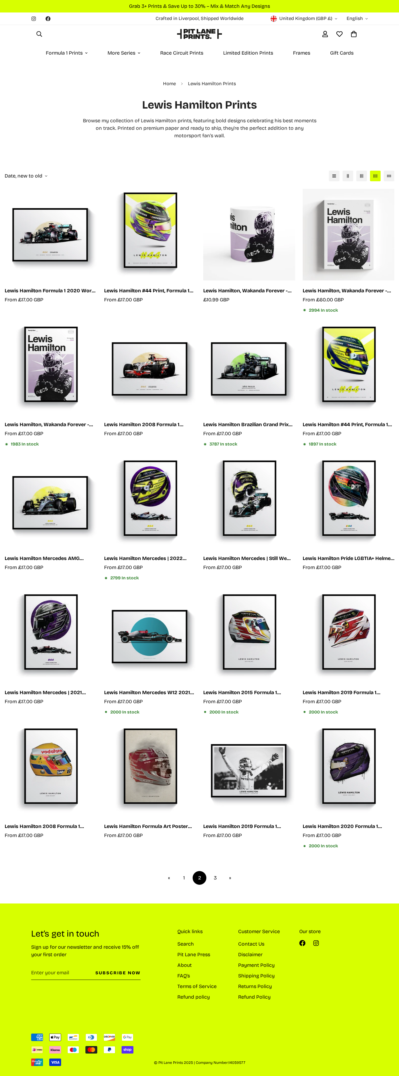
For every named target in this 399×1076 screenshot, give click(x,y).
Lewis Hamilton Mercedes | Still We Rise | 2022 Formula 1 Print (245, 558)
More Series (121, 53)
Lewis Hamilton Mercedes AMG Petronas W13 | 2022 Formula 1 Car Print (46, 558)
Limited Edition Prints (248, 53)
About (184, 965)
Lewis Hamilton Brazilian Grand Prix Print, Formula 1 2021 (246, 424)
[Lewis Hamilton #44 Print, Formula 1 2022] (349, 369)
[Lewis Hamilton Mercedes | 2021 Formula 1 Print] (51, 636)
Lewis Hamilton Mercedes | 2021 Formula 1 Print (43, 692)
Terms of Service (197, 986)
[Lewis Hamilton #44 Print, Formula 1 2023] (150, 234)
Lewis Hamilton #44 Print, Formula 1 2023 (147, 291)
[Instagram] (33, 18)
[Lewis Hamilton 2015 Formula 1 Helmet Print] (249, 636)
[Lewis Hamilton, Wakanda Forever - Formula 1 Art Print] (51, 369)
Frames (301, 53)
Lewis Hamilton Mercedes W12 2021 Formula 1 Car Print (147, 692)
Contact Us (251, 944)
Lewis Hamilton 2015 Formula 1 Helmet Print (240, 692)
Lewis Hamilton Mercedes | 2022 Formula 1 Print (143, 558)
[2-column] (348, 176)
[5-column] (389, 176)
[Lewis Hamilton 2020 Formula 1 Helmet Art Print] (349, 770)
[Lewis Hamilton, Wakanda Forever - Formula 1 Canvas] (349, 234)
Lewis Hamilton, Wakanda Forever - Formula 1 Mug (245, 291)
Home (169, 83)
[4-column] (375, 176)
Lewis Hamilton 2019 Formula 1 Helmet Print (340, 692)
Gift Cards (341, 53)
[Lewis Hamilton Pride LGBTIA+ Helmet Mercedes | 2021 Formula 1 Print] (349, 502)
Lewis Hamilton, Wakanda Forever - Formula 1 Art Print (47, 424)
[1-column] (334, 176)
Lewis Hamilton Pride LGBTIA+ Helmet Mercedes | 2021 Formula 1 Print (347, 558)
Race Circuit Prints (181, 53)
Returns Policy (255, 986)
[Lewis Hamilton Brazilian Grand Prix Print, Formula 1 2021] (249, 369)
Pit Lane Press (193, 954)
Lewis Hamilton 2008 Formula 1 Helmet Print (42, 826)
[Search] (39, 34)
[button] (354, 34)
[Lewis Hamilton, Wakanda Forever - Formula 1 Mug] (249, 234)
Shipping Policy (256, 976)
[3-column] (361, 176)
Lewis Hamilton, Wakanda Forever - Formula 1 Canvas (345, 291)
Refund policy (193, 997)
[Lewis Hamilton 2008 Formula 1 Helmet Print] (51, 770)
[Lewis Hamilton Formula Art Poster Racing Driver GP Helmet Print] (150, 770)
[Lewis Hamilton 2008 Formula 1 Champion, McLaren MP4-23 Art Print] (150, 369)
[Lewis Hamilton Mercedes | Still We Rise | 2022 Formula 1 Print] (249, 502)
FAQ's (183, 976)
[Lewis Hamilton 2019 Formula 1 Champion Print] (249, 770)
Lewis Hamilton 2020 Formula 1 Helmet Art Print (340, 826)
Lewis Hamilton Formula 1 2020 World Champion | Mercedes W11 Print (50, 291)
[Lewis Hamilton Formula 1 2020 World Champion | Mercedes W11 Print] (51, 234)
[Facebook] (48, 18)
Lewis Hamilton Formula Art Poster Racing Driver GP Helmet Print (146, 826)
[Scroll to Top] (387, 1042)
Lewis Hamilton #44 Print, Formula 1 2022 (345, 424)
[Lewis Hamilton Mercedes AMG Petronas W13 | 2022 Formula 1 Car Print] (51, 502)
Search (185, 944)
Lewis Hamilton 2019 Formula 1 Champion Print (240, 826)
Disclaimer (250, 954)
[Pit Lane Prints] (199, 34)
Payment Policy (256, 965)
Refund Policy (254, 997)
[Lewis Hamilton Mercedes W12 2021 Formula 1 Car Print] (150, 636)
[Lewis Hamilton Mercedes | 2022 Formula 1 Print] (150, 502)
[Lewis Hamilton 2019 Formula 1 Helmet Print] (349, 636)
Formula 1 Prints (64, 53)
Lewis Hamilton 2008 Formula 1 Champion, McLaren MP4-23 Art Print (149, 424)
